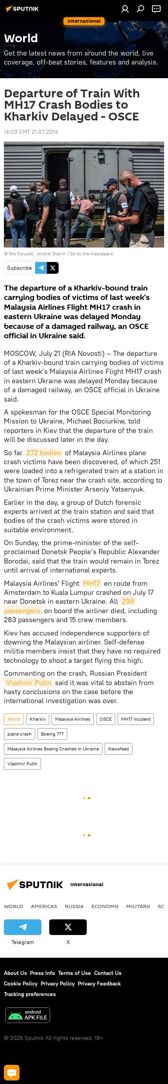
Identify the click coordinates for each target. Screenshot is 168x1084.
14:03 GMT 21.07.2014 (31, 131)
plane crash (19, 734)
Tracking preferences (30, 994)
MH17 (91, 583)
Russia (74, 906)
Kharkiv (38, 719)
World (13, 719)
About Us (15, 972)
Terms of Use (74, 972)
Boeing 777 (52, 734)
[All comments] (12, 1072)
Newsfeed (118, 749)
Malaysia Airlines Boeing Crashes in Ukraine (53, 749)
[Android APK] (27, 1016)
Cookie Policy (21, 983)
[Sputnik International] (23, 11)
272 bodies (44, 452)
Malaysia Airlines (72, 719)
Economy (104, 906)
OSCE (106, 719)
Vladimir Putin (28, 682)
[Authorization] (125, 8)
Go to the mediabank (91, 254)
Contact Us (108, 972)
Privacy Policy (58, 983)
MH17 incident (135, 719)
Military (138, 906)
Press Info (42, 972)
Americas (44, 906)
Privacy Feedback (99, 983)
